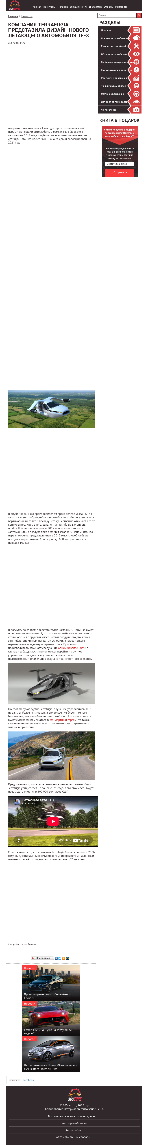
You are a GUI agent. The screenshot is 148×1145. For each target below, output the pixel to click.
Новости (106, 30)
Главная (36, 6)
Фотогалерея (108, 109)
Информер (95, 6)
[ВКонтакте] (56, 957)
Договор (62, 6)
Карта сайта (73, 1130)
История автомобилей (114, 101)
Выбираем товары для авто (117, 62)
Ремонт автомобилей (113, 46)
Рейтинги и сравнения (114, 78)
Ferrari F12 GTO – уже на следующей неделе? (48, 1031)
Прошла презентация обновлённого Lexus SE (48, 996)
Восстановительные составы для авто (73, 1116)
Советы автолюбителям (115, 38)
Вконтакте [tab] (13, 1080)
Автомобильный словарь (73, 1137)
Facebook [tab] (28, 1080)
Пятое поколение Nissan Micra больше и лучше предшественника (50, 1067)
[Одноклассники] (64, 957)
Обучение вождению (113, 94)
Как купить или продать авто (118, 70)
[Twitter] (60, 957)
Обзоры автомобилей (114, 54)
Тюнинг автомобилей (113, 86)
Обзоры (108, 6)
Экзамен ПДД (78, 6)
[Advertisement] (51, 85)
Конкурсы (49, 6)
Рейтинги (121, 6)
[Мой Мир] (67, 957)
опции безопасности (71, 648)
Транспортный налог (73, 1123)
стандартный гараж (62, 720)
